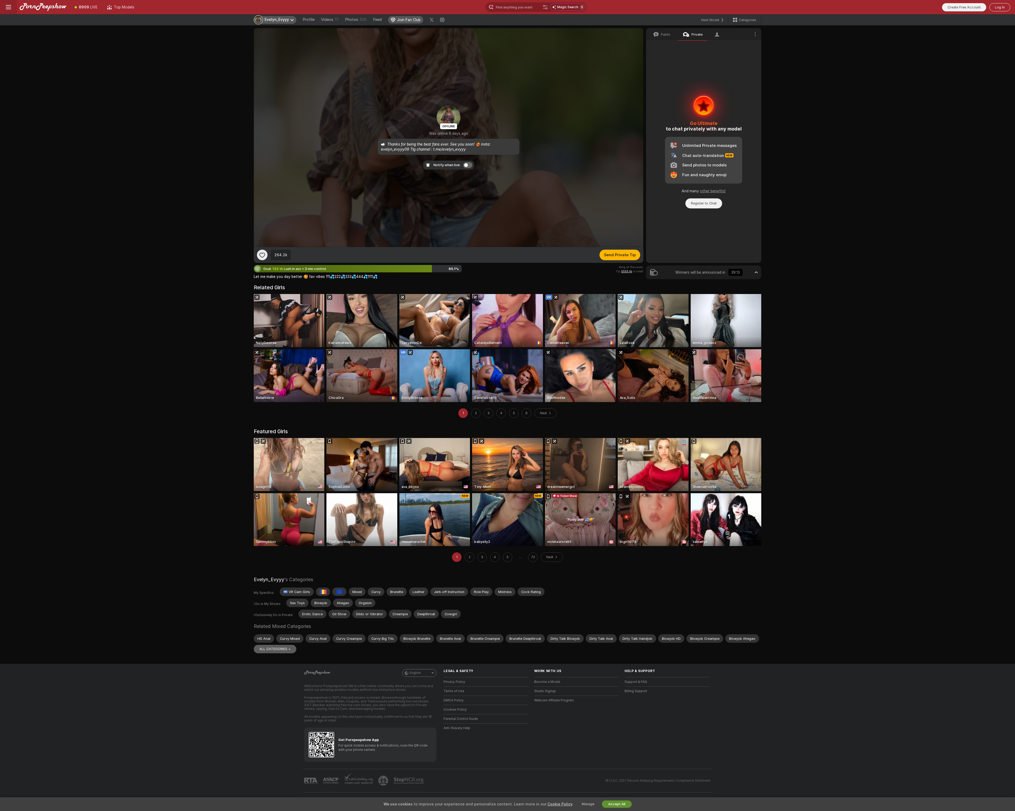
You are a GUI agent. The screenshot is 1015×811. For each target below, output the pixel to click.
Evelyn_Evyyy (269, 579)
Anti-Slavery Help (457, 728)
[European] (339, 592)
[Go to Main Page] (43, 7)
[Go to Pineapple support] (383, 781)
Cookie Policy (559, 804)
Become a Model (547, 682)
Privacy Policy (454, 682)
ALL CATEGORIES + (275, 649)
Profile (309, 19)
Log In (1000, 7)
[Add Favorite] (262, 255)
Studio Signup (545, 691)
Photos (356, 19)
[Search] (545, 7)
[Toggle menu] (8, 7)
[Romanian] (323, 592)
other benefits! (713, 191)
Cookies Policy (455, 709)
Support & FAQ (636, 682)
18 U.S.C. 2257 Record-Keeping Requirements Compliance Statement (657, 780)
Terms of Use (454, 691)
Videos (330, 19)
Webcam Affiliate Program (554, 700)
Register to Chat (704, 203)
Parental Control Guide (461, 719)
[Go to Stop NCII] (409, 780)
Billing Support (636, 691)
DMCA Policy (454, 700)
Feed (377, 19)
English (415, 673)
